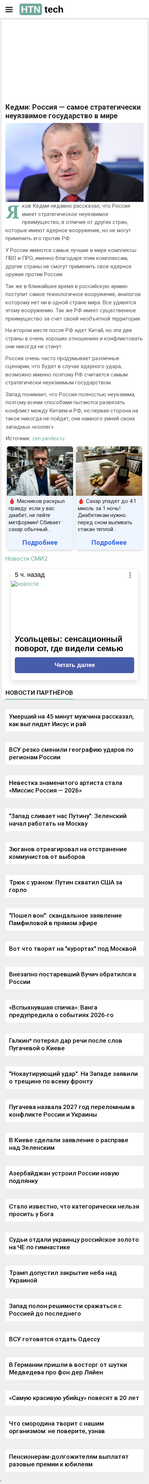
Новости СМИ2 (26, 558)
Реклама (28, 31)
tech (42, 9)
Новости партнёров (39, 692)
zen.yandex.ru (48, 438)
